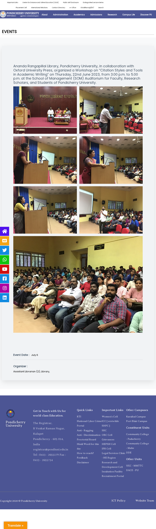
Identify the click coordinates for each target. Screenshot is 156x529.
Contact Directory (58, 7)
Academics (79, 14)
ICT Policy (118, 500)
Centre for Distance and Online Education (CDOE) (40, 2)
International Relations (39, 7)
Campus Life (129, 14)
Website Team (144, 500)
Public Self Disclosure (71, 2)
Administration (60, 14)
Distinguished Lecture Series (93, 2)
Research (112, 14)
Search (100, 7)
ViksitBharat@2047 (87, 7)
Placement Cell (21, 7)
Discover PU (146, 14)
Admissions (96, 14)
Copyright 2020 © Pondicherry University (23, 500)
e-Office (73, 7)
